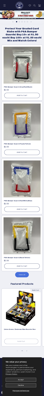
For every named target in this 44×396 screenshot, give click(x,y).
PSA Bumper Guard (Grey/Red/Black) (18, 87)
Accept (21, 380)
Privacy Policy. (11, 374)
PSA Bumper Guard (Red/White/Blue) (18, 201)
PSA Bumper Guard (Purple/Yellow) (17, 144)
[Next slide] (31, 21)
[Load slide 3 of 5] (22, 21)
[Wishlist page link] (30, 5)
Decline (21, 385)
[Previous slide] (13, 21)
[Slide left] (17, 350)
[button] (4, 5)
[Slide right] (26, 350)
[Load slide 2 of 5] (19, 21)
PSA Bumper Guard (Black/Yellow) (17, 257)
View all (22, 275)
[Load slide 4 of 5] (24, 21)
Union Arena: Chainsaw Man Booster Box (20, 329)
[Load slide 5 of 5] (27, 21)
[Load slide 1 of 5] (16, 21)
